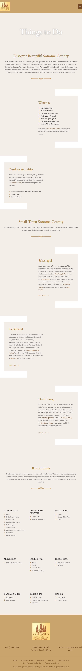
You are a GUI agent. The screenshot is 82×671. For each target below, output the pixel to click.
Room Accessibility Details (32, 663)
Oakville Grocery (66, 418)
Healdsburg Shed (47, 418)
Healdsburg (46, 399)
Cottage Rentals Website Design (46, 667)
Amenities (40, 660)
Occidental (16, 329)
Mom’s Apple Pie (60, 274)
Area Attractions (63, 660)
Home (15, 660)
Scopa (51, 423)
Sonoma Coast (17, 183)
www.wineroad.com (53, 129)
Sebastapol (45, 260)
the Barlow (46, 279)
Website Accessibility (52, 663)
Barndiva (44, 423)
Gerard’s (13, 358)
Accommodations (27, 660)
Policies (51, 660)
